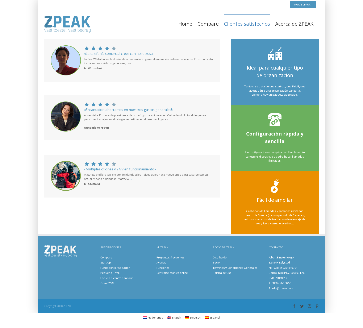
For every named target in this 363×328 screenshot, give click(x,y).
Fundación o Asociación (115, 268)
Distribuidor (220, 257)
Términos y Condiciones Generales (235, 268)
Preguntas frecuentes (170, 257)
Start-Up (105, 262)
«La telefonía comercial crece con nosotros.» (118, 53)
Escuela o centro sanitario (116, 278)
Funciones (163, 268)
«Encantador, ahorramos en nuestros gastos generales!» (129, 109)
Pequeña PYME (110, 273)
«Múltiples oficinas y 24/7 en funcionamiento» (120, 169)
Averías (161, 262)
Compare (106, 257)
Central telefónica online (172, 273)
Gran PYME (107, 283)
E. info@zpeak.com (281, 288)
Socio (216, 262)
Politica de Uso (222, 273)
